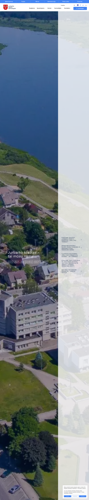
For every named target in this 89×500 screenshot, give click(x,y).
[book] (77, 5)
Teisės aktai (65, 1)
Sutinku (67, 496)
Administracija (51, 1)
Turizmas (79, 1)
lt (85, 5)
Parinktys (82, 496)
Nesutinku (75, 496)
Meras (37, 1)
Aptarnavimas (9, 1)
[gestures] (80, 5)
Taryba (23, 1)
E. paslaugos (80, 8)
